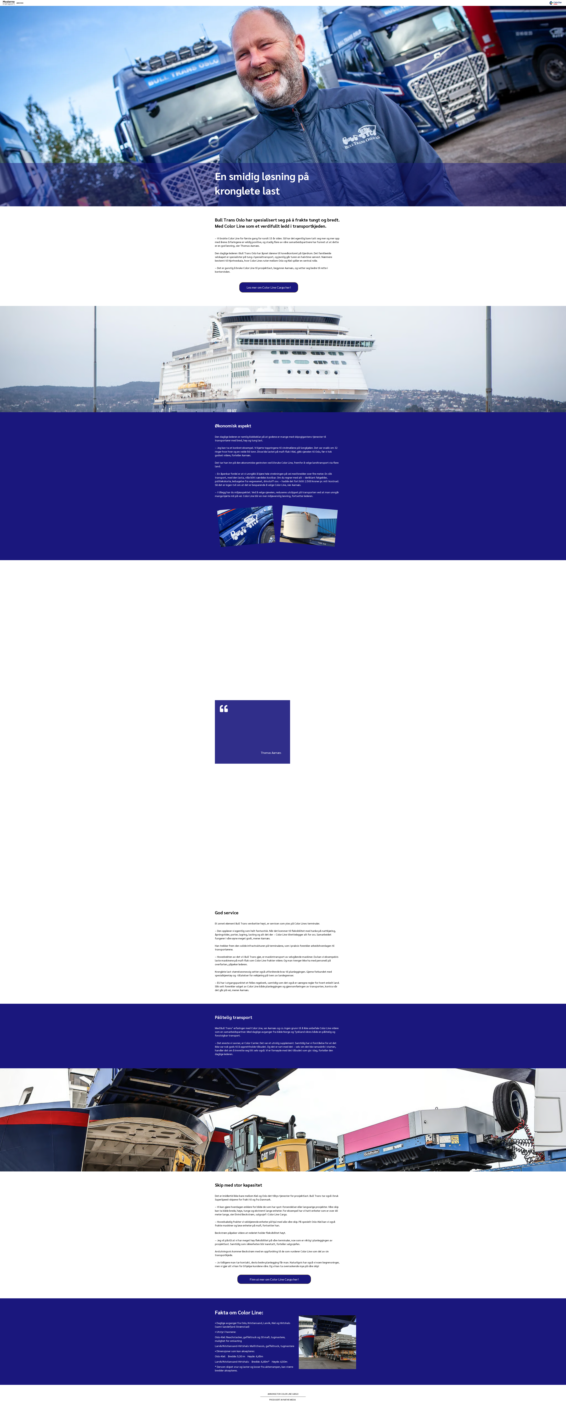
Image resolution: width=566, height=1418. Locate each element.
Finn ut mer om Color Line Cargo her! (274, 1279)
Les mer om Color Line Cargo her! (269, 287)
